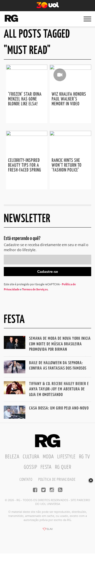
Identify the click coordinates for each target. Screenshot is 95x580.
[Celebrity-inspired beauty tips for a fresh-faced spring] (27, 134)
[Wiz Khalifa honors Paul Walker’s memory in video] (70, 68)
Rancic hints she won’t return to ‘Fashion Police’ (67, 165)
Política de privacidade (56, 480)
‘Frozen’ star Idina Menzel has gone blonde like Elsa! (25, 99)
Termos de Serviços (35, 289)
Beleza (12, 456)
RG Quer (63, 467)
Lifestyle (66, 456)
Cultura (31, 456)
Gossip (30, 467)
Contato (26, 480)
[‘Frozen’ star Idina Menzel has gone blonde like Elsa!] (27, 68)
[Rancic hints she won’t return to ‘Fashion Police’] (70, 134)
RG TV (84, 456)
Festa (46, 467)
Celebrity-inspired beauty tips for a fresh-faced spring (24, 165)
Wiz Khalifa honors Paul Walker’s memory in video (69, 99)
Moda (48, 456)
